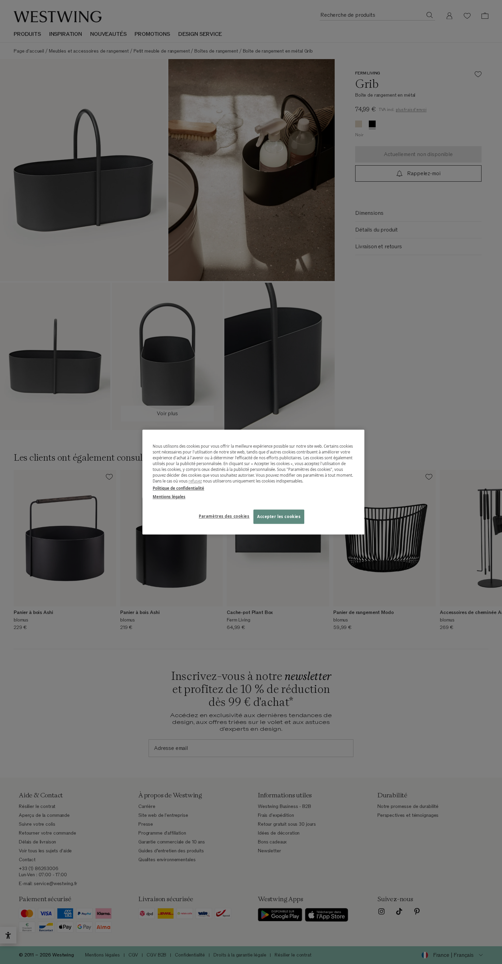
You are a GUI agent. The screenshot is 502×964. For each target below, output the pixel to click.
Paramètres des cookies (224, 516)
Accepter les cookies (279, 516)
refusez (195, 481)
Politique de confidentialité (178, 488)
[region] (253, 482)
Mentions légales (169, 496)
